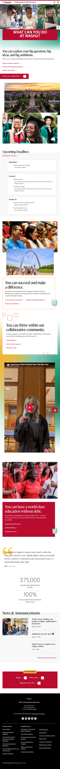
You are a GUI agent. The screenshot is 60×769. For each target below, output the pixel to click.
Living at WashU (10, 340)
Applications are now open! (42, 634)
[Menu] (58, 2)
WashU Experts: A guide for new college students (44, 645)
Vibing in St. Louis (11, 348)
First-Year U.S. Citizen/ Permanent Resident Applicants (8, 739)
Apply (18, 678)
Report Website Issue (45, 748)
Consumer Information (45, 742)
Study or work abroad (8, 70)
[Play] (58, 27)
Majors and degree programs (10, 63)
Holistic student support (13, 344)
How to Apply (6, 729)
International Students (27, 752)
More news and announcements (47, 658)
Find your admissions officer (47, 735)
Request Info (42, 738)
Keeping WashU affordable (12, 524)
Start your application (11, 76)
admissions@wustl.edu (38, 714)
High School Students (27, 734)
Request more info (27, 683)
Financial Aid (42, 732)
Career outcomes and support (13, 300)
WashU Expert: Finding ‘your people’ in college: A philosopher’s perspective (44, 621)
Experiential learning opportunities (12, 67)
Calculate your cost (10, 531)
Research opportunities (12, 303)
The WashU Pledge (10, 528)
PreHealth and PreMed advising (35, 300)
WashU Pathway (43, 729)
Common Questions (8, 753)
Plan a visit (33, 678)
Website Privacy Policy (45, 745)
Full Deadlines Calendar (9, 156)
